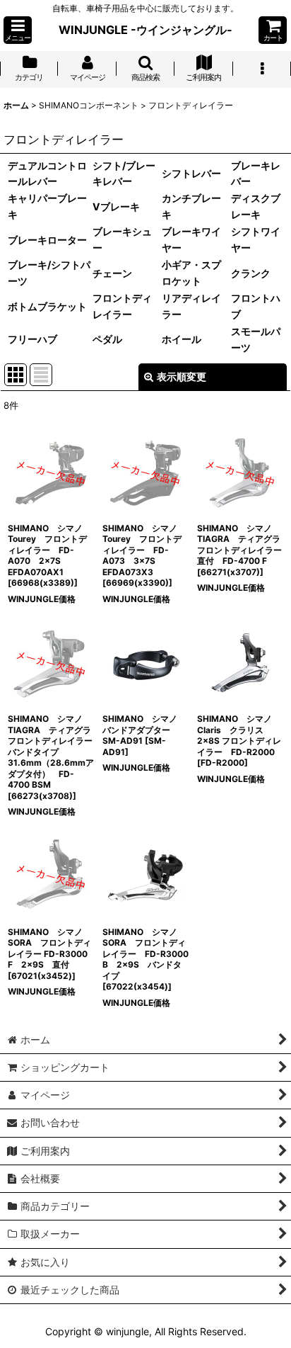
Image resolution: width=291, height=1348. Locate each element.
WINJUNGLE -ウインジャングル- (145, 30)
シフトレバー (191, 173)
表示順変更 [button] (181, 376)
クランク (251, 273)
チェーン (112, 273)
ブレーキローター (47, 240)
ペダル (107, 339)
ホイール (181, 339)
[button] (18, 30)
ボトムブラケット (47, 306)
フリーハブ (32, 339)
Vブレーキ (116, 206)
